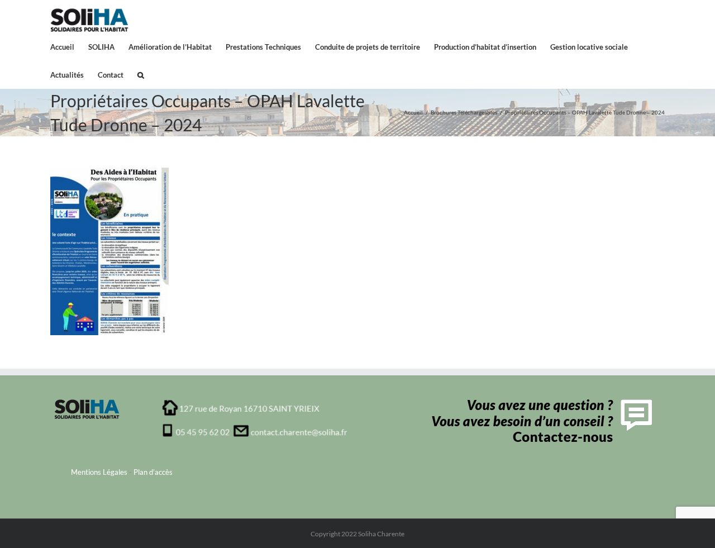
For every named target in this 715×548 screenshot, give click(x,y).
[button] (140, 74)
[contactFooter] (539, 402)
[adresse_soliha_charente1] (255, 402)
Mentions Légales (99, 472)
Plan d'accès (153, 472)
